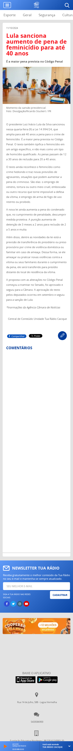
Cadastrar (60, 595)
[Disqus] (36, 400)
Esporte (10, 15)
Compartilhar (18, 336)
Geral (27, 15)
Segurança (47, 15)
